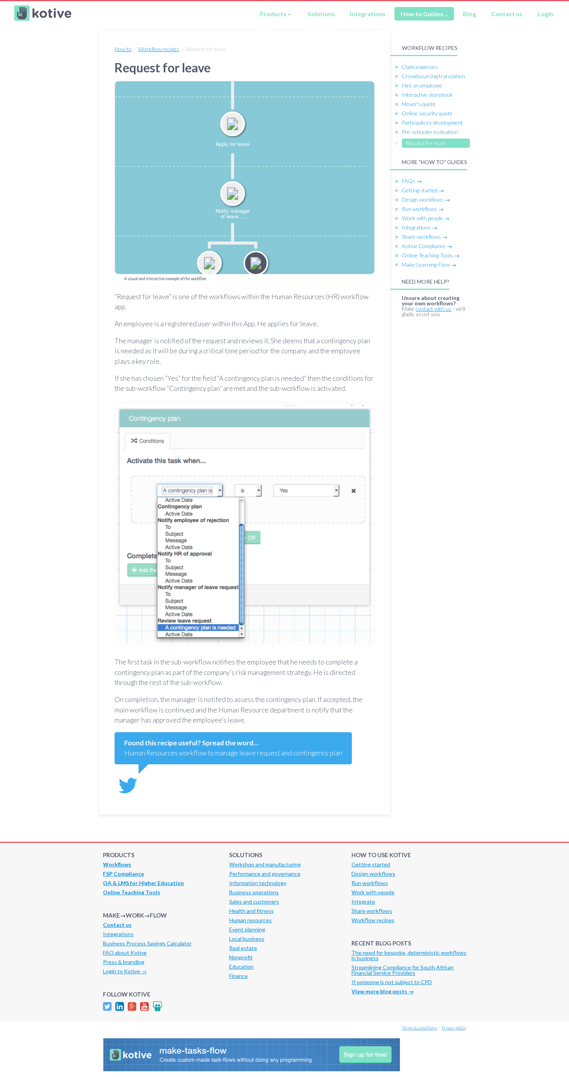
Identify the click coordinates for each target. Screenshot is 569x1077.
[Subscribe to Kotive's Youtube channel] (144, 1006)
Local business (246, 938)
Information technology (257, 883)
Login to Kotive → (125, 971)
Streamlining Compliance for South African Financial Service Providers (402, 970)
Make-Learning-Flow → (429, 264)
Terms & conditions (419, 1027)
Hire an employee (422, 85)
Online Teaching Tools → (430, 255)
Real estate (243, 948)
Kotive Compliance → (427, 246)
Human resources (250, 920)
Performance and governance (264, 873)
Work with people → (425, 218)
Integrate (363, 901)
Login (546, 13)
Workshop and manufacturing (265, 864)
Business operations (254, 892)
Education (241, 966)
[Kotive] (43, 19)
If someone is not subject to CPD (391, 982)
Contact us (507, 13)
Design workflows (373, 873)
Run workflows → (423, 208)
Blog (469, 13)
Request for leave (426, 143)
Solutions (321, 13)
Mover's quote (419, 104)
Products (273, 13)
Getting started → (423, 190)
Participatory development (432, 122)
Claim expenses (420, 66)
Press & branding (123, 962)
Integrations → (419, 227)
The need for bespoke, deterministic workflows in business (408, 955)
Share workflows (371, 910)
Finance (238, 976)
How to (123, 49)
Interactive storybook (427, 94)
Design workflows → (426, 199)
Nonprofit (241, 957)
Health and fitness (251, 910)
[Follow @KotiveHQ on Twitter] (107, 1006)
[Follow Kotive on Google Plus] (132, 1006)
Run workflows (369, 883)
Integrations (368, 13)
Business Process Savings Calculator (147, 943)
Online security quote (427, 113)
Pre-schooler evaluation (430, 131)
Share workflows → (424, 236)
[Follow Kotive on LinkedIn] (119, 1006)
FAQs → (412, 181)
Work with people (372, 892)
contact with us (433, 308)
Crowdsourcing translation (433, 76)
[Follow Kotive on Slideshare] (158, 1006)
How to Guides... (424, 13)
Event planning (247, 929)
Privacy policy (454, 1027)
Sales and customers (254, 901)
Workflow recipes (158, 49)
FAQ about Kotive (125, 952)
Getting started (370, 864)
